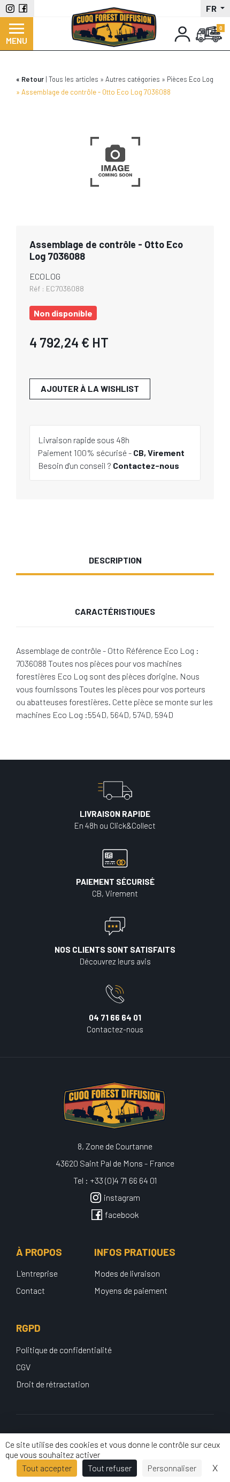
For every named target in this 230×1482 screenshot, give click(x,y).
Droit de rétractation (52, 1384)
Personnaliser (172, 1468)
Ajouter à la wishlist (90, 388)
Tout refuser (110, 1468)
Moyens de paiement (130, 1290)
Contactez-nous (146, 465)
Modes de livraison (127, 1273)
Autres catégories (132, 79)
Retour (32, 79)
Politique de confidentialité (64, 1350)
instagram (122, 1197)
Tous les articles (73, 79)
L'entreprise (37, 1273)
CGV (23, 1367)
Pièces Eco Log (190, 79)
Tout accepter (47, 1468)
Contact (30, 1290)
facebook (122, 1214)
